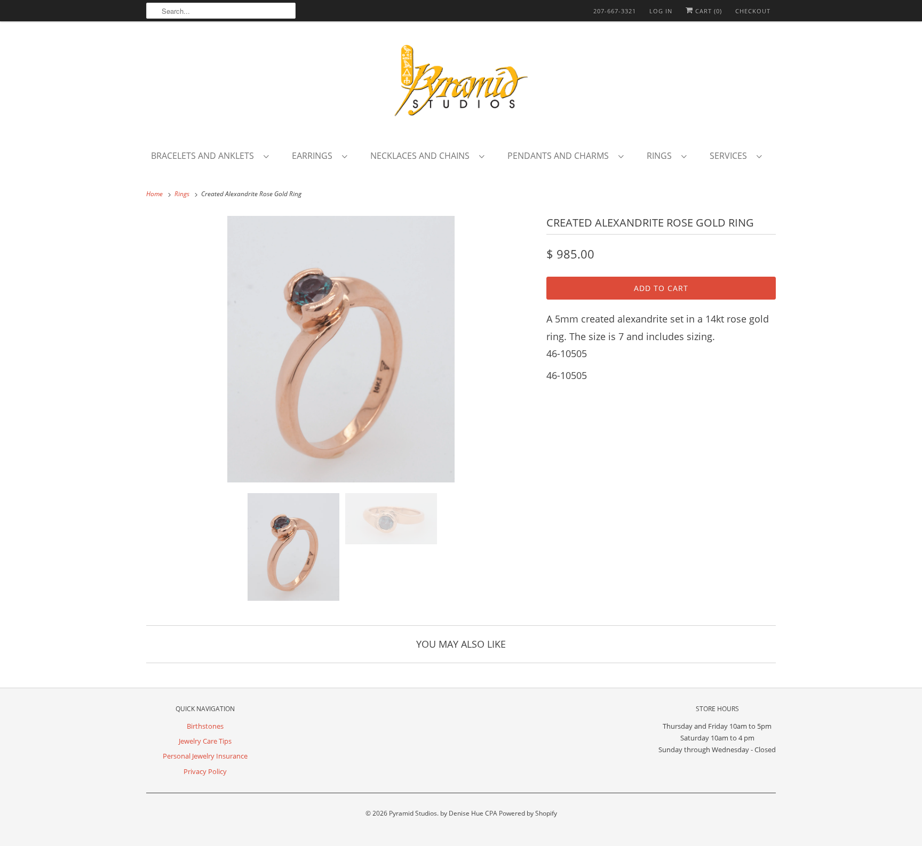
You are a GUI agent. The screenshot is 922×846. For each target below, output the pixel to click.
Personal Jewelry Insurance (205, 756)
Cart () (707, 11)
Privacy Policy (205, 771)
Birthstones (205, 726)
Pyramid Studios (413, 813)
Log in (660, 11)
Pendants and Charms (560, 156)
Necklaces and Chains (422, 156)
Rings (661, 156)
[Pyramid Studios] (461, 84)
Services (730, 156)
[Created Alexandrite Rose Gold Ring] (341, 349)
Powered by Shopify (528, 813)
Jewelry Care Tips (205, 741)
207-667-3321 (614, 11)
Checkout (752, 11)
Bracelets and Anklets (204, 156)
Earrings (314, 156)
